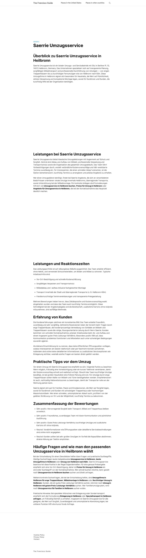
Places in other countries (95, 3)
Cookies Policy (39, 535)
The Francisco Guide (43, 3)
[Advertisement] (73, 22)
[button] (110, 3)
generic (36, 42)
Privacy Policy (39, 537)
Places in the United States (71, 3)
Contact (37, 539)
